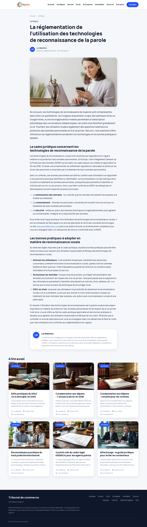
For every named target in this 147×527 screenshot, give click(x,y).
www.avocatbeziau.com (47, 226)
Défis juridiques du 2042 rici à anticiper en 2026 (24, 395)
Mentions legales (126, 500)
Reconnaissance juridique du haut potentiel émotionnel (26, 454)
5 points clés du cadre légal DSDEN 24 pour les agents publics (73, 454)
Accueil (51, 4)
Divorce (110, 4)
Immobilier (99, 4)
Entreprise (87, 4)
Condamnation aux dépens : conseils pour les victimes (114, 395)
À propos (120, 4)
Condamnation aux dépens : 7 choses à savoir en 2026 (70, 395)
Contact (132, 4)
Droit (78, 4)
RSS (137, 500)
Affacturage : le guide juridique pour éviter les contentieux (117, 454)
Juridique (61, 4)
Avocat (70, 4)
